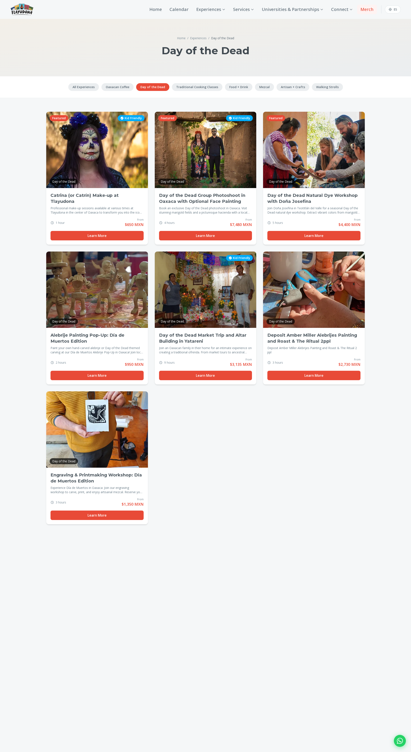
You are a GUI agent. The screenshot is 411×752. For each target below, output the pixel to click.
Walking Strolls (327, 87)
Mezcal (264, 87)
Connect (339, 9)
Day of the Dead (152, 87)
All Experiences (84, 87)
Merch (367, 9)
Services (241, 9)
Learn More (97, 235)
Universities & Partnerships (290, 9)
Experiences (208, 9)
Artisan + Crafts (293, 87)
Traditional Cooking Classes (197, 87)
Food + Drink (238, 87)
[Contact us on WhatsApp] (400, 741)
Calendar (179, 9)
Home (155, 9)
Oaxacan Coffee (117, 87)
